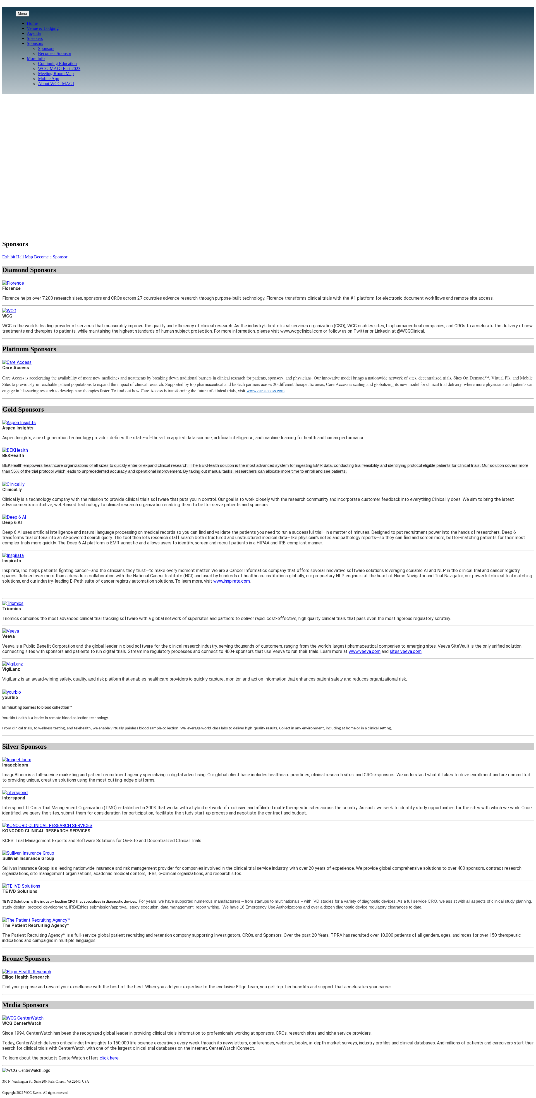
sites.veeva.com (406, 651)
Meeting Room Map (56, 73)
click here (109, 1058)
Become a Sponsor (54, 53)
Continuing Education (57, 63)
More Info (36, 58)
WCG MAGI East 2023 (59, 68)
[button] (17, 256)
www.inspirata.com (231, 581)
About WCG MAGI (56, 83)
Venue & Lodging (43, 28)
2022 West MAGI (18, 132)
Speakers (35, 38)
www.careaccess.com (265, 390)
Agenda (34, 33)
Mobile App (48, 78)
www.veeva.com (365, 651)
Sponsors (35, 43)
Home (32, 23)
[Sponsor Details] (13, 283)
